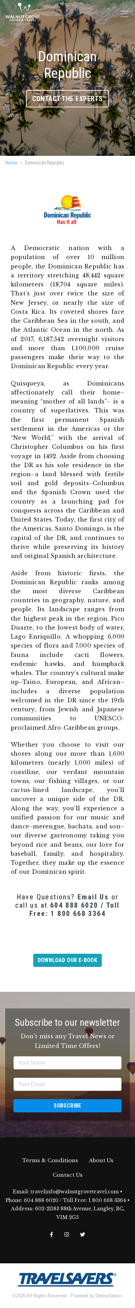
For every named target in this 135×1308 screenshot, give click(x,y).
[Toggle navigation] (124, 13)
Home (11, 163)
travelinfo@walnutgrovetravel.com (74, 1192)
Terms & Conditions (50, 1160)
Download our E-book (68, 960)
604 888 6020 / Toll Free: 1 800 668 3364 (74, 909)
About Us (101, 1160)
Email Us (93, 897)
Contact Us (67, 1175)
